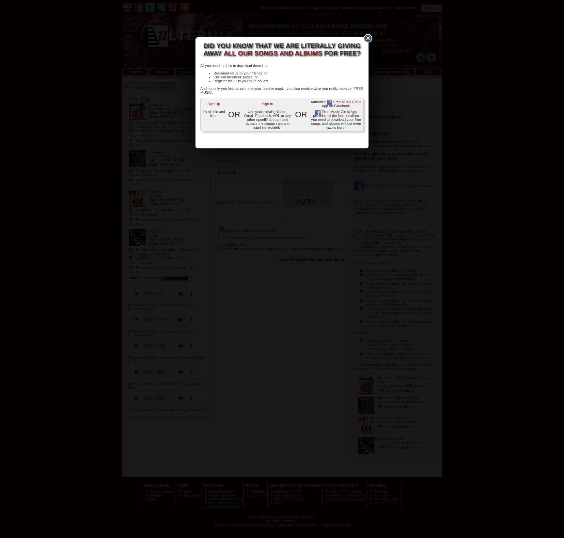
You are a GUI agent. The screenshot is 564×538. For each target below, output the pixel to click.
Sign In (267, 104)
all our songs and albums (273, 53)
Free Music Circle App (341, 104)
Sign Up (214, 104)
